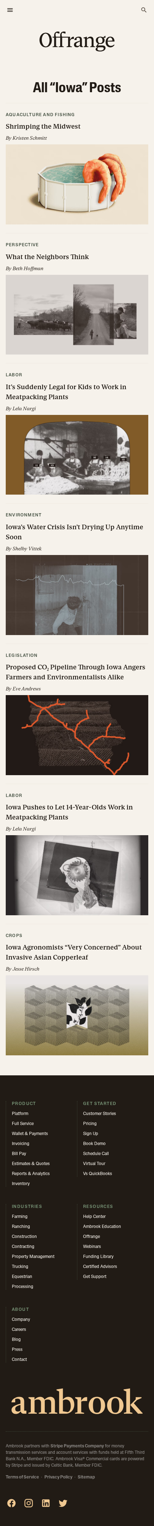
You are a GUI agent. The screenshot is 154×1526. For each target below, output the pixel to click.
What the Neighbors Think (47, 257)
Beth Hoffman (28, 268)
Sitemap (86, 1477)
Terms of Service (22, 1477)
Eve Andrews (27, 689)
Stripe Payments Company (77, 1446)
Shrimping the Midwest (43, 126)
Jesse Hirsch (26, 969)
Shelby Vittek (27, 548)
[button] (77, 168)
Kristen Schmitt (30, 138)
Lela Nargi (24, 408)
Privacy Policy (58, 1477)
